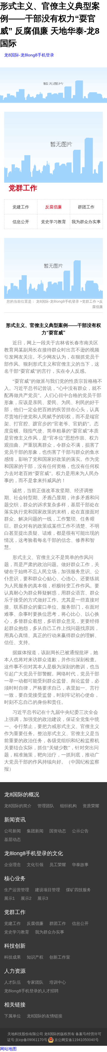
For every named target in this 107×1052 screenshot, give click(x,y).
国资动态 (57, 831)
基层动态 (12, 839)
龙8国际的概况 (21, 794)
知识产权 (35, 957)
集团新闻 (35, 831)
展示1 (9, 898)
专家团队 (35, 982)
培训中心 (57, 982)
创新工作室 (59, 957)
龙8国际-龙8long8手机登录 (29, 55)
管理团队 (45, 805)
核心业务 (15, 878)
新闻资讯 (15, 820)
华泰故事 (80, 864)
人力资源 (15, 971)
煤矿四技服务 (78, 889)
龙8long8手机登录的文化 (33, 853)
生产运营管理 (16, 889)
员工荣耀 (57, 864)
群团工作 (86, 207)
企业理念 (12, 864)
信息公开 (20, 221)
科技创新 (15, 946)
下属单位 (12, 1016)
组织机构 (68, 805)
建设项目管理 (47, 889)
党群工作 (89, 301)
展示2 (26, 898)
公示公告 (80, 831)
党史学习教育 (53, 221)
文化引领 (35, 864)
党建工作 (20, 207)
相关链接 (15, 1005)
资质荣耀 (91, 805)
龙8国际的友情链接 (44, 1016)
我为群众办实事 (86, 221)
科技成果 (12, 957)
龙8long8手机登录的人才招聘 (31, 990)
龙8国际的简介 (18, 805)
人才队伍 (12, 982)
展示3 (42, 898)
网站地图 (8, 1048)
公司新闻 (12, 831)
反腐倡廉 (53, 207)
